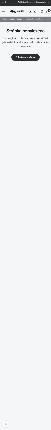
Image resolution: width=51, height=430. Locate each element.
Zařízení (39, 19)
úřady (4, 19)
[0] (46, 11)
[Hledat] (42, 11)
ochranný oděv (16, 19)
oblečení (29, 19)
